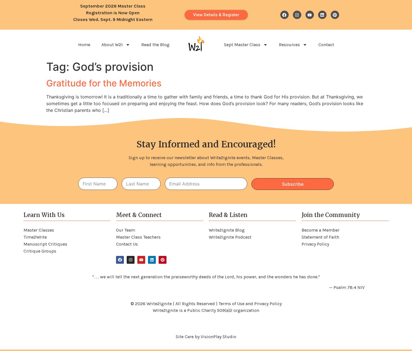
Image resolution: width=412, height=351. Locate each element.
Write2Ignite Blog (227, 230)
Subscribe (293, 184)
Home (84, 44)
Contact (326, 44)
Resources (289, 44)
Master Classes (39, 230)
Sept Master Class (242, 44)
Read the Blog (155, 44)
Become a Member (320, 230)
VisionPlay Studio (218, 336)
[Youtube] (309, 15)
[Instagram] (297, 15)
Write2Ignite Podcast (230, 237)
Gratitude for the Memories (103, 83)
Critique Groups (40, 251)
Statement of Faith (320, 237)
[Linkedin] (322, 15)
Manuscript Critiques (45, 244)
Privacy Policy (315, 244)
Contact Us (127, 244)
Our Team (125, 230)
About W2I (112, 44)
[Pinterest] (335, 15)
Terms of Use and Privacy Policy (250, 303)
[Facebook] (284, 15)
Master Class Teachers (138, 237)
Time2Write (35, 237)
